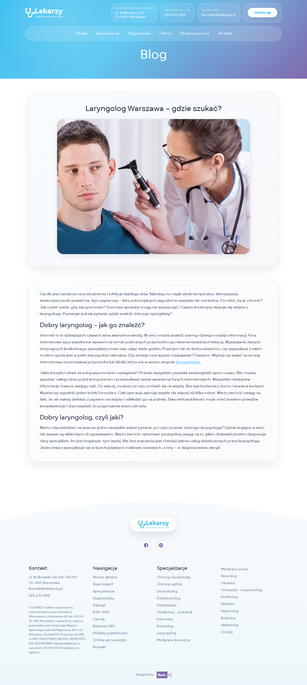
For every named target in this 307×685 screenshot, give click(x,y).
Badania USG (104, 626)
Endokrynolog (168, 598)
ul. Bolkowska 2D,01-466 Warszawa (130, 15)
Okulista (228, 583)
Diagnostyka (139, 33)
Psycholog (229, 611)
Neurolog (229, 576)
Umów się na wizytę (109, 640)
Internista (165, 619)
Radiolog (228, 618)
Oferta (165, 33)
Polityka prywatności (110, 633)
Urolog (227, 632)
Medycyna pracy (195, 33)
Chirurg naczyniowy (173, 577)
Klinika (81, 33)
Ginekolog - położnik (175, 612)
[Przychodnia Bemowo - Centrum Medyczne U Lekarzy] (43, 13)
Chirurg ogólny (169, 584)
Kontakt (225, 33)
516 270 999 (175, 15)
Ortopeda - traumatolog (241, 589)
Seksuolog (229, 625)
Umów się (262, 13)
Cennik (99, 619)
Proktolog (229, 596)
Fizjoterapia (166, 605)
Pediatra (228, 603)
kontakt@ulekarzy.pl (219, 15)
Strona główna (105, 577)
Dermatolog (167, 591)
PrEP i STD (101, 612)
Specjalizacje (107, 33)
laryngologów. (188, 361)
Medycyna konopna (173, 640)
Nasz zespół (103, 584)
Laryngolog (166, 633)
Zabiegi (99, 605)
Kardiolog (165, 626)
